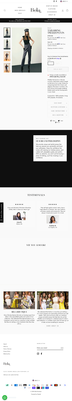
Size (49, 60)
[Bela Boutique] (19, 300)
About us (6, 346)
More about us (53, 326)
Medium (58, 63)
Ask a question (58, 115)
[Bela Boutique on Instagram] (38, 354)
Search (5, 344)
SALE (20, 13)
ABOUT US (51, 15)
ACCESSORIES (52, 12)
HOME (20, 7)
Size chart (58, 103)
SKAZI (49, 28)
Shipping (50, 48)
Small (50, 63)
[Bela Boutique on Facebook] (41, 354)
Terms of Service (7, 349)
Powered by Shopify (36, 394)
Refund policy (7, 354)
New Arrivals (20, 10)
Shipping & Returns (58, 107)
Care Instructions (58, 111)
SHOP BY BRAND (52, 6)
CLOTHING (52, 9)
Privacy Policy (7, 351)
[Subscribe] (62, 348)
